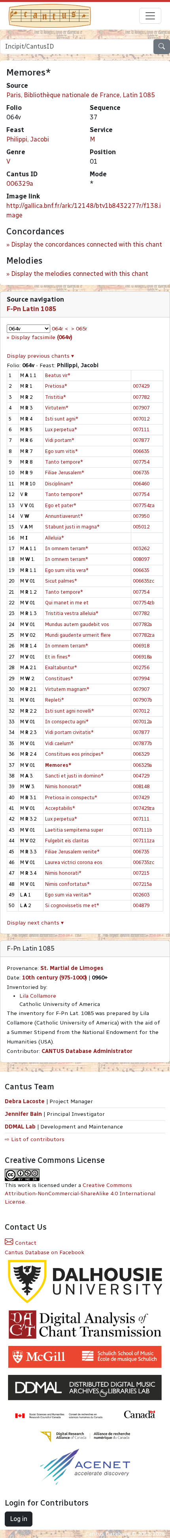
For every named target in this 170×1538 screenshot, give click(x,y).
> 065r (79, 328)
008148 (141, 786)
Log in (18, 1519)
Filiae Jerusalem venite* (72, 852)
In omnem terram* (66, 548)
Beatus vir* (57, 375)
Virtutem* (56, 408)
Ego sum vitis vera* (67, 570)
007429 (141, 386)
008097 (141, 559)
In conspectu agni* (67, 722)
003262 (141, 548)
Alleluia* (54, 538)
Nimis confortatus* (67, 884)
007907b (142, 700)
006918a (142, 657)
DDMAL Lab (20, 1126)
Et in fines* (57, 657)
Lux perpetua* (61, 429)
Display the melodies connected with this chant (79, 273)
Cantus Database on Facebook (44, 1252)
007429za (144, 808)
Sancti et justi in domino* (74, 776)
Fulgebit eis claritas (67, 841)
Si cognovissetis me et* (72, 905)
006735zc (143, 862)
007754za (144, 505)
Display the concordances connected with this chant (86, 244)
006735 (141, 473)
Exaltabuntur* (61, 667)
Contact (24, 1243)
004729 (141, 776)
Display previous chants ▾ (40, 356)
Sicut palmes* (61, 581)
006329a (19, 183)
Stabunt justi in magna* (72, 527)
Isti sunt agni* (61, 419)
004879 (141, 905)
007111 (141, 429)
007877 (141, 440)
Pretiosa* (56, 386)
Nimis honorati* (63, 786)
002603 (141, 895)
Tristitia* (55, 397)
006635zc (143, 581)
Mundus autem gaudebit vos (77, 624)
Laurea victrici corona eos (73, 862)
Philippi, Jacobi (27, 139)
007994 (141, 678)
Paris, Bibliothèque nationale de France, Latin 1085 (80, 95)
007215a (142, 884)
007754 (141, 462)
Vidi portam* (59, 440)
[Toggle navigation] (150, 16)
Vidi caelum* (59, 743)
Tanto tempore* (64, 462)
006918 (141, 646)
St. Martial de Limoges (71, 968)
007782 (141, 397)
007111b (142, 830)
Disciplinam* (59, 484)
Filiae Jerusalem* (64, 473)
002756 (141, 667)
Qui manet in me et (67, 603)
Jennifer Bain (24, 1114)
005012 (141, 527)
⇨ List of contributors (34, 1139)
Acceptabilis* (60, 808)
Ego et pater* (60, 505)
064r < (60, 328)
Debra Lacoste (25, 1101)
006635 (141, 451)
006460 (141, 484)
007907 (141, 408)
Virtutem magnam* (67, 689)
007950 (141, 516)
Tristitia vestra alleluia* (71, 613)
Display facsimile (41, 337)
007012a (142, 722)
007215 (141, 873)
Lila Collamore (37, 996)
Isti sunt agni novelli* (69, 711)
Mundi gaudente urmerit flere (78, 635)
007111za (144, 841)
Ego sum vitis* (61, 451)
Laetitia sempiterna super (74, 830)
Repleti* (54, 700)
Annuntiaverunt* (64, 516)
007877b (142, 743)
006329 (141, 754)
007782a (142, 624)
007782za (144, 635)
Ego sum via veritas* (68, 895)
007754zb (144, 603)
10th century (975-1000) (54, 977)
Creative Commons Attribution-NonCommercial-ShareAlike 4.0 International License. (80, 1193)
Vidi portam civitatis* (69, 732)
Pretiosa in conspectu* (71, 797)
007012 (141, 419)
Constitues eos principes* (74, 754)
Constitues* (59, 678)
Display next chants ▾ (35, 922)
